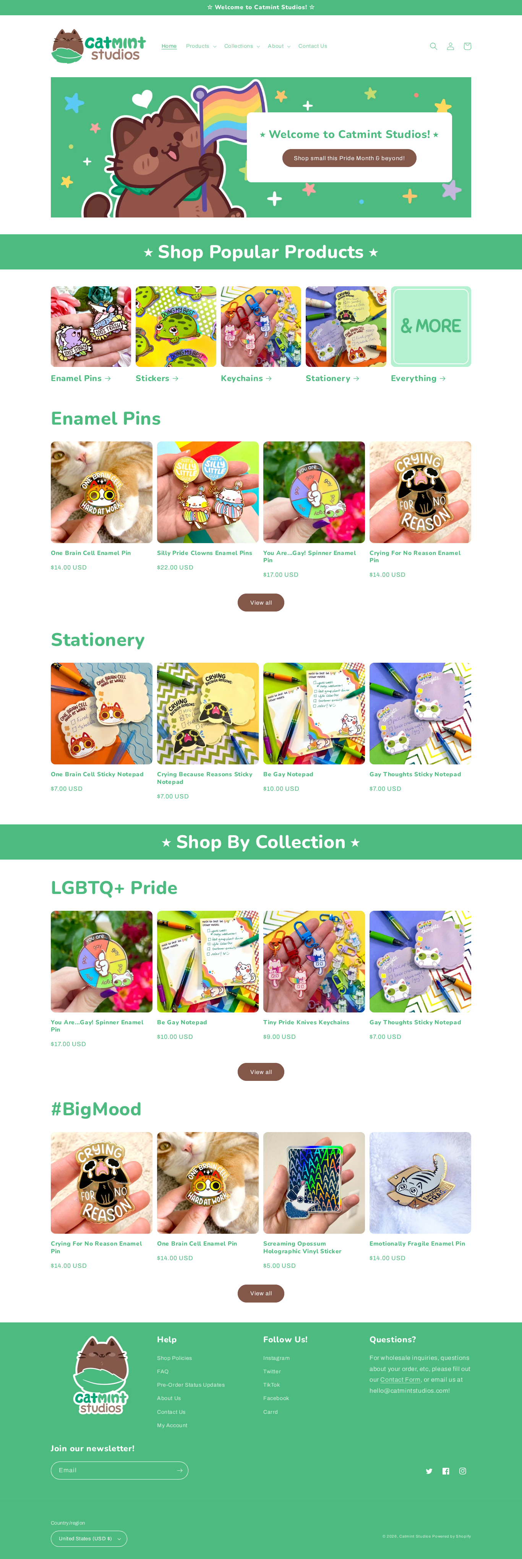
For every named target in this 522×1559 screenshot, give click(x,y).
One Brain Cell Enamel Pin (91, 553)
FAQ (163, 1371)
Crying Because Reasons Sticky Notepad (205, 778)
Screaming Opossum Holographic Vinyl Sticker (302, 1247)
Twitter (272, 1371)
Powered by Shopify (451, 1536)
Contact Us (171, 1412)
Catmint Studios (415, 1536)
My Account (172, 1425)
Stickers (153, 378)
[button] (201, 46)
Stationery (328, 378)
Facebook (276, 1398)
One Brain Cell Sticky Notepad (97, 774)
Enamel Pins (76, 378)
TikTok (271, 1385)
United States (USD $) (85, 1538)
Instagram (276, 1358)
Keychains (242, 378)
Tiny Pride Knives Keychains (306, 1022)
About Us (169, 1398)
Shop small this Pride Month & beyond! (349, 158)
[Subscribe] (179, 1471)
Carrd (270, 1412)
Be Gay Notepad (288, 774)
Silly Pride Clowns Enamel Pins (205, 553)
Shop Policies (174, 1358)
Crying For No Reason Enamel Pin (415, 557)
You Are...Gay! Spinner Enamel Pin (309, 557)
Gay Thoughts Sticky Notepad (415, 774)
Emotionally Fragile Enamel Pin (417, 1244)
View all (261, 603)
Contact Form (400, 1379)
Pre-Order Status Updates (191, 1385)
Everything (414, 378)
